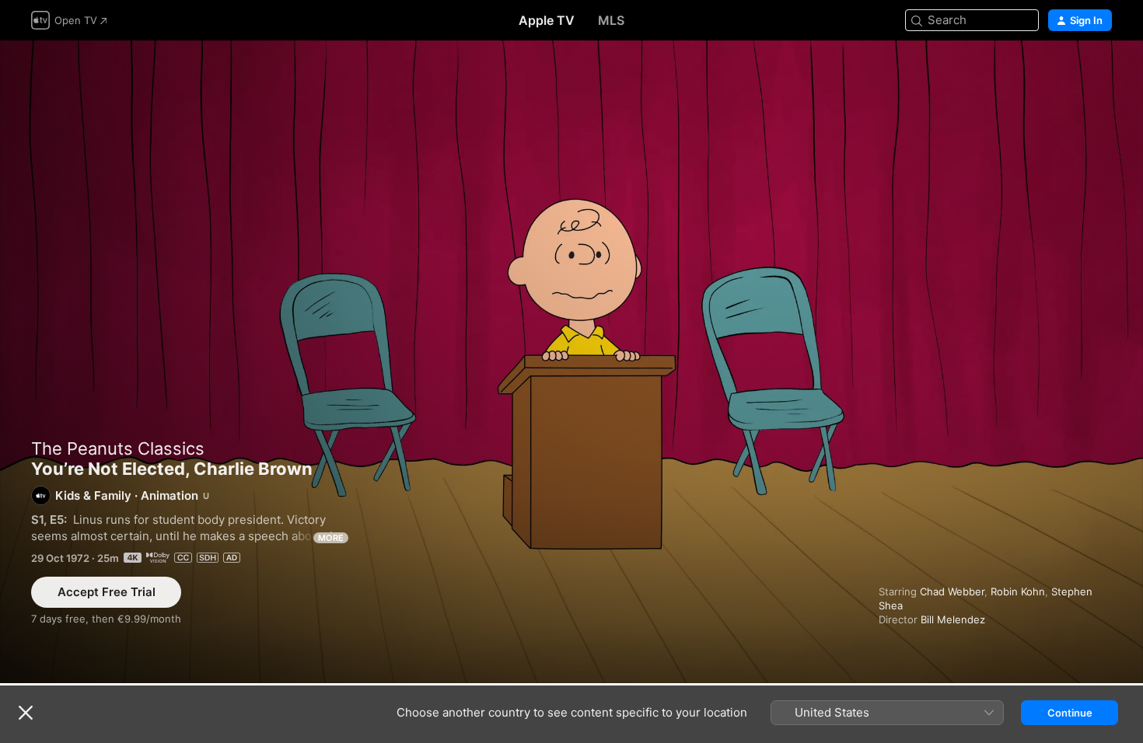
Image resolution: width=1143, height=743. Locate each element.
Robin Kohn (1018, 591)
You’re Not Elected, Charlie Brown (571, 361)
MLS (611, 20)
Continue (1069, 712)
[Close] (26, 713)
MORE (331, 537)
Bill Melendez (953, 619)
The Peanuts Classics (117, 448)
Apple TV (547, 20)
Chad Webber (952, 591)
